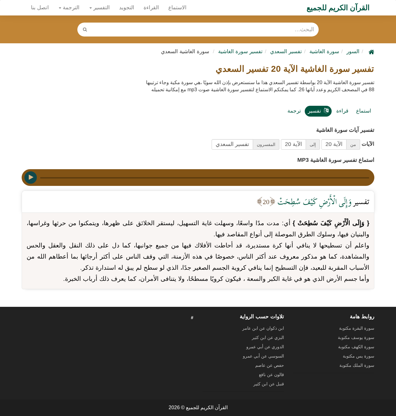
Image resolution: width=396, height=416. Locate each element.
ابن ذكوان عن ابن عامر (263, 328)
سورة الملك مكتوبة (356, 365)
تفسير (314, 111)
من (353, 144)
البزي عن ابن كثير (268, 337)
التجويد (126, 8)
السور (352, 51)
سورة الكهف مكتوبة (356, 346)
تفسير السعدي (286, 51)
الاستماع (177, 8)
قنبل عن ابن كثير (268, 383)
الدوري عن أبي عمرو (265, 346)
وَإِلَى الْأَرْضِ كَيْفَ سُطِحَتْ (313, 201)
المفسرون (266, 144)
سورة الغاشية (324, 51)
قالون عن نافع (271, 374)
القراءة (151, 8)
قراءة (342, 111)
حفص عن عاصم (269, 365)
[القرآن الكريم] (370, 51)
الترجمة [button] (70, 8)
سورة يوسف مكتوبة (356, 337)
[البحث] (85, 29)
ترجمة (294, 111)
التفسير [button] (101, 8)
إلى (313, 144)
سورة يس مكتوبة (358, 356)
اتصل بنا (40, 8)
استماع (363, 111)
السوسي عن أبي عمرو (263, 356)
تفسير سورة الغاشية (240, 51)
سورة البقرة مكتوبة (356, 328)
